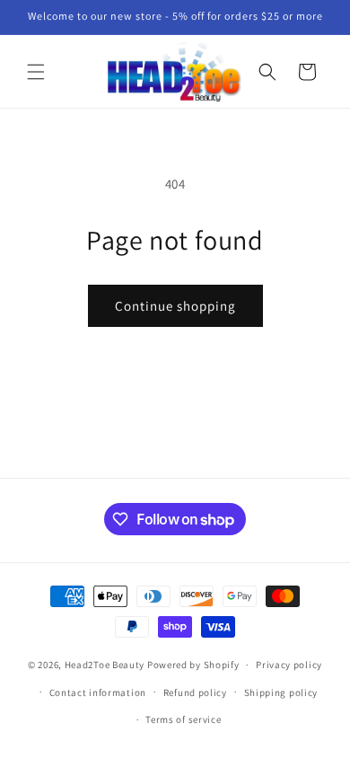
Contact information (97, 692)
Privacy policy (289, 664)
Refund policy (195, 692)
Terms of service (183, 719)
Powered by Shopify (193, 664)
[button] (36, 72)
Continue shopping (175, 305)
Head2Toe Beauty (105, 664)
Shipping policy (281, 692)
